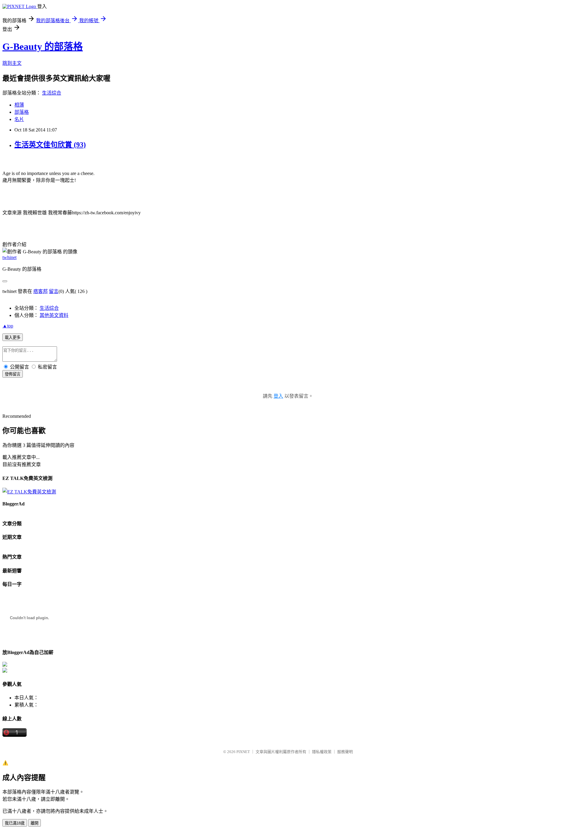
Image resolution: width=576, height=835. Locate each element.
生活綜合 (51, 92)
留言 (53, 291)
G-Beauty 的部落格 (42, 46)
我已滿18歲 (15, 823)
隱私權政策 (322, 751)
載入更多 (12, 337)
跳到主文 (12, 63)
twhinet (9, 257)
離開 (34, 823)
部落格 (21, 112)
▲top (7, 325)
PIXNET (243, 751)
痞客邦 (40, 291)
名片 (19, 119)
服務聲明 (345, 751)
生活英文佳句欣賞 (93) (50, 145)
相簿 (19, 104)
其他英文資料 (54, 315)
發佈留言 (12, 374)
